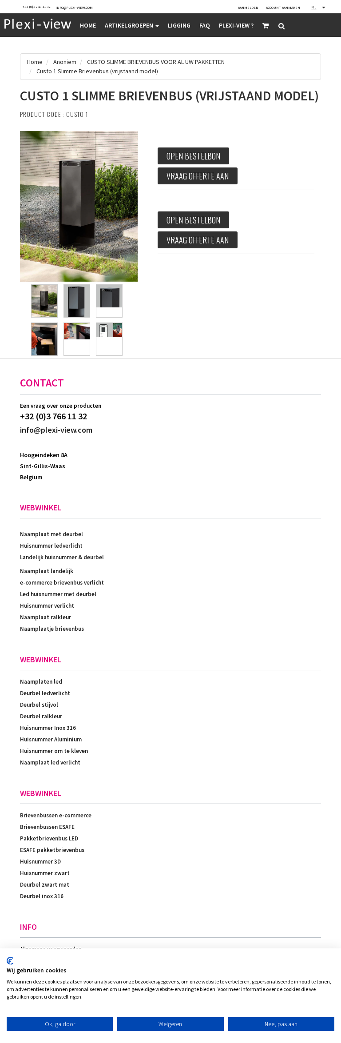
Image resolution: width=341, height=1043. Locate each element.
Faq (204, 25)
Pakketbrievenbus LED (49, 838)
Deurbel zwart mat (44, 884)
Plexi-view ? (236, 25)
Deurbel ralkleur (41, 716)
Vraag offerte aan (198, 176)
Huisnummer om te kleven (54, 751)
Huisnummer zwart (45, 873)
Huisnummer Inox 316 (48, 728)
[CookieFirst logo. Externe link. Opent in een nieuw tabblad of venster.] (10, 961)
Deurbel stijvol (39, 705)
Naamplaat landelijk (46, 571)
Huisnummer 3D (40, 861)
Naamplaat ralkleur (45, 617)
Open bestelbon (193, 156)
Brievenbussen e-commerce (55, 815)
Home (88, 25)
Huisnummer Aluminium (51, 739)
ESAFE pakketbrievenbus (52, 850)
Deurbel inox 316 (41, 896)
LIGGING (179, 25)
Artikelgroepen (130, 25)
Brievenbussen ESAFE (47, 827)
